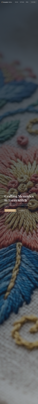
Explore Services (21, 210)
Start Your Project (10, 210)
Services (16, 2)
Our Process (22, 2)
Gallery (27, 2)
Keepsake (7, 2)
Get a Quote (33, 2)
